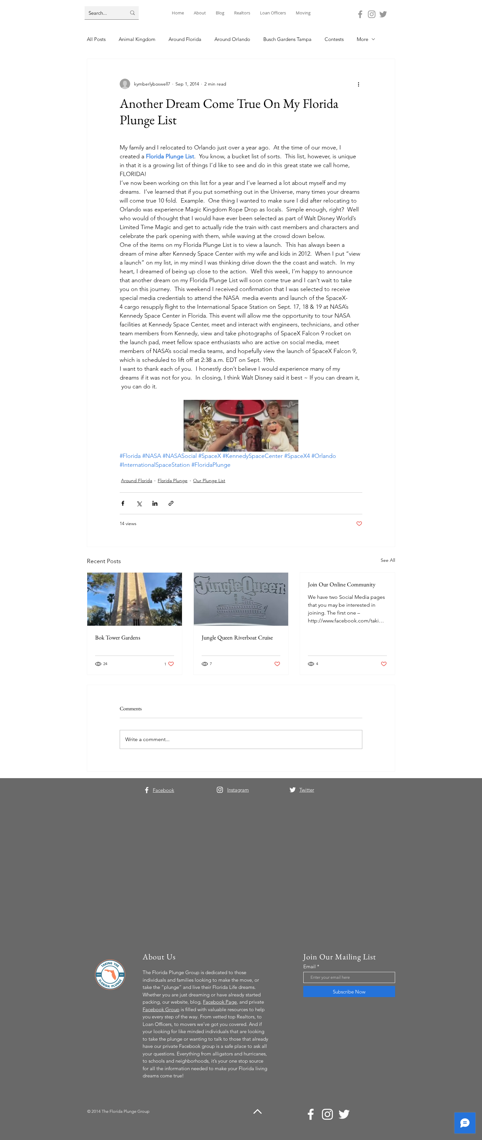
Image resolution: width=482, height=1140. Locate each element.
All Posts (96, 39)
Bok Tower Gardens (117, 637)
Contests (334, 39)
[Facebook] (360, 14)
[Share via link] (171, 503)
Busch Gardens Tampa (287, 39)
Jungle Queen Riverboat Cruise (237, 637)
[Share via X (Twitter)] (139, 503)
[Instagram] (372, 14)
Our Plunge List (209, 480)
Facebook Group (161, 1009)
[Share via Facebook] (123, 503)
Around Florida (185, 39)
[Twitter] (383, 14)
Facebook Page (220, 1002)
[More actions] (358, 84)
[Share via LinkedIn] (155, 503)
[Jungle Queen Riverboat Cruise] (241, 599)
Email (309, 966)
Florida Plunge (173, 480)
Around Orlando (232, 39)
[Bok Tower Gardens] (134, 599)
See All (388, 560)
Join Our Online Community (341, 584)
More (362, 39)
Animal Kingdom (137, 39)
